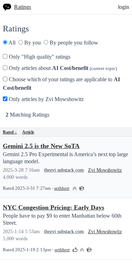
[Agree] (75, 249)
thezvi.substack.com (64, 170)
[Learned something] (81, 188)
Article (28, 132)
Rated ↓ (10, 132)
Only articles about (62, 68)
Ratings (22, 7)
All (11, 43)
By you (32, 43)
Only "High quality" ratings (38, 57)
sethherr (61, 188)
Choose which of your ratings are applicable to (61, 83)
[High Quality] (74, 188)
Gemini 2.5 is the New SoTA (41, 145)
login (123, 7)
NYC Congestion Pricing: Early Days (53, 207)
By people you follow (73, 43)
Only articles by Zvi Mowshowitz (45, 99)
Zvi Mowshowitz (105, 170)
